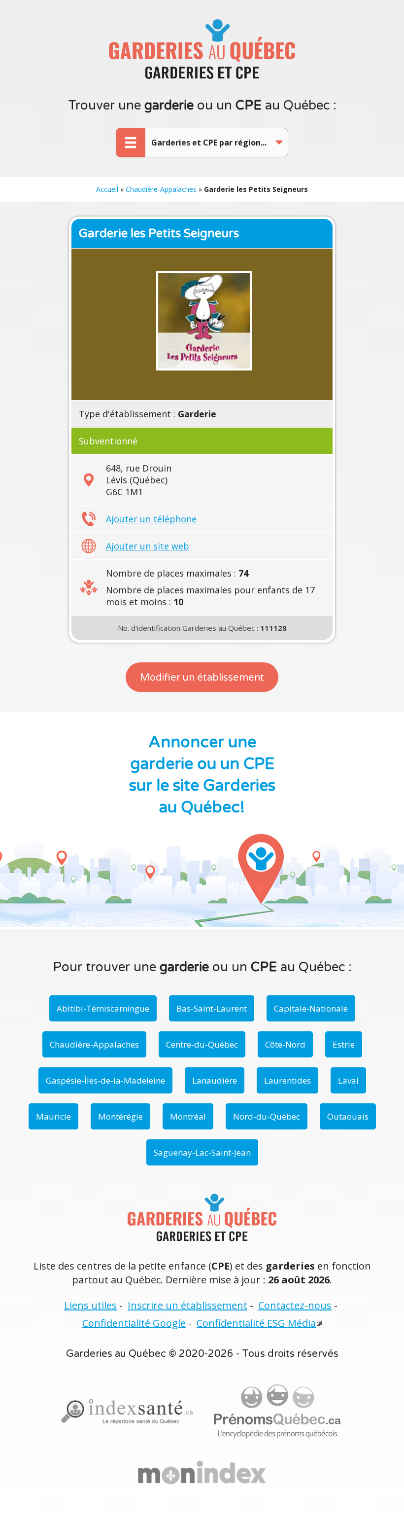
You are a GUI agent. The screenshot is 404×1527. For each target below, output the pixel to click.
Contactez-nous (295, 1305)
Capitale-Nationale (311, 1008)
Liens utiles (90, 1305)
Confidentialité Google (134, 1323)
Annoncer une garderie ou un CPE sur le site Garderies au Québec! (202, 775)
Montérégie (120, 1116)
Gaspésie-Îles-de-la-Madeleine (105, 1080)
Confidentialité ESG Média (256, 1323)
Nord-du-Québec (266, 1116)
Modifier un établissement (202, 678)
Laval (348, 1080)
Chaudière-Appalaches (161, 189)
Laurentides (287, 1080)
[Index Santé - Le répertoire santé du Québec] (127, 1411)
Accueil (107, 189)
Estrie (344, 1044)
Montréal (188, 1116)
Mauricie (53, 1116)
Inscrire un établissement (187, 1305)
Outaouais (348, 1116)
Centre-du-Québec (202, 1044)
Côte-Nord (285, 1044)
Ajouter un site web (147, 546)
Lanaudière (214, 1080)
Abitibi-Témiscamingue (103, 1008)
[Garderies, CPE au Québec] (202, 1472)
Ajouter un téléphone (151, 519)
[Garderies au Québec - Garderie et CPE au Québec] (202, 49)
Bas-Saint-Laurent (211, 1008)
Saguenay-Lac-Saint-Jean (202, 1152)
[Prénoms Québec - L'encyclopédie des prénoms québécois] (277, 1412)
